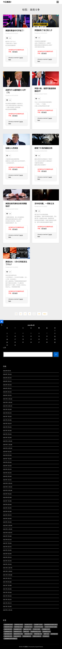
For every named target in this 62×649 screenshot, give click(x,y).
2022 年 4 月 (6, 553)
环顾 (26, 631)
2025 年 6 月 (6, 420)
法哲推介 (38, 624)
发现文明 (8, 627)
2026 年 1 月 (6, 395)
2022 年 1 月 (6, 564)
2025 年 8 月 (6, 413)
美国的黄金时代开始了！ (15, 30)
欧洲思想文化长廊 (51, 624)
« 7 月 (4, 347)
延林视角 (46, 631)
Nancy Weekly (50, 627)
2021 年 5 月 (6, 592)
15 (55, 336)
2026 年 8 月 (6, 370)
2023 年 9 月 (6, 494)
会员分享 (8, 636)
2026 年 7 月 (6, 374)
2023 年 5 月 (6, 508)
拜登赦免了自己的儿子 (43, 30)
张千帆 (54, 634)
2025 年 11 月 (6, 402)
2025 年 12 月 (6, 399)
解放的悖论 (18, 634)
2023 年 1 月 (6, 522)
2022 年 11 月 (6, 529)
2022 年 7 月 (6, 543)
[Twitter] (1, 325)
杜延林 (46, 636)
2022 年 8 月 (6, 539)
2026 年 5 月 (6, 381)
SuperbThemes (39, 646)
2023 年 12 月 (6, 483)
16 (7, 339)
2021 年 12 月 (6, 567)
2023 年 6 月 (6, 504)
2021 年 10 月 (6, 575)
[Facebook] (1, 321)
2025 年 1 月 (6, 437)
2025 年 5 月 (6, 423)
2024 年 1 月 (6, 479)
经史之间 (17, 636)
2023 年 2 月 (6, 518)
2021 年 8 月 (6, 582)
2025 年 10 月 (6, 406)
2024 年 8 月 (6, 455)
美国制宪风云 (35, 631)
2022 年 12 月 (6, 525)
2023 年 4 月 (6, 511)
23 (7, 342)
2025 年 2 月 (6, 434)
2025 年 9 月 (6, 409)
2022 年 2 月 (6, 560)
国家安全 (17, 631)
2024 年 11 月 (6, 444)
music (28, 624)
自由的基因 (27, 636)
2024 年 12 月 (6, 441)
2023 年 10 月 (6, 490)
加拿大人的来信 (11, 148)
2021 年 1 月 (6, 606)
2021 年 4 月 (6, 596)
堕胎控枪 (28, 634)
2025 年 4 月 (6, 427)
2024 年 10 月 (6, 448)
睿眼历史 (27, 629)
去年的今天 (39, 627)
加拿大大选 (37, 636)
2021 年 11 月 (6, 571)
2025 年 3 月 (6, 430)
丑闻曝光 (45, 629)
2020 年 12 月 (6, 610)
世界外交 (18, 624)
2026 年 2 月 (6, 392)
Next (44, 313)
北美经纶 (8, 631)
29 (55, 342)
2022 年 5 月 (6, 550)
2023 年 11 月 (6, 487)
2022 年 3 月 (6, 557)
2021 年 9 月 (6, 578)
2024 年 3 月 (6, 472)
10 (39, 313)
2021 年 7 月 (6, 585)
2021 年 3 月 (6, 599)
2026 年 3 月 (6, 388)
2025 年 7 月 (6, 416)
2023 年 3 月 (6, 515)
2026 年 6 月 (6, 377)
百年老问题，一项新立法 (44, 203)
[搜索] (56, 354)
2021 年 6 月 (6, 589)
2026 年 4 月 (6, 384)
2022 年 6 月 (6, 546)
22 (55, 339)
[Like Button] (7, 38)
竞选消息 (28, 627)
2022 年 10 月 (6, 532)
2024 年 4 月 (6, 469)
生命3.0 (36, 629)
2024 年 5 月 (6, 465)
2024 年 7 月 (6, 458)
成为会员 (15, 51)
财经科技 (18, 627)
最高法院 (8, 634)
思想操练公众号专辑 (11, 638)
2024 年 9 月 (6, 451)
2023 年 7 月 (6, 501)
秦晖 (46, 634)
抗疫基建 (17, 629)
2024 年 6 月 (6, 462)
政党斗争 (8, 629)
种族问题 (38, 634)
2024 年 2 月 (6, 476)
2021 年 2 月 (6, 603)
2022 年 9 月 (6, 536)
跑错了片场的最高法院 (43, 148)
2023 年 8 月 (6, 497)
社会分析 (8, 624)
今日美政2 (7, 2)
